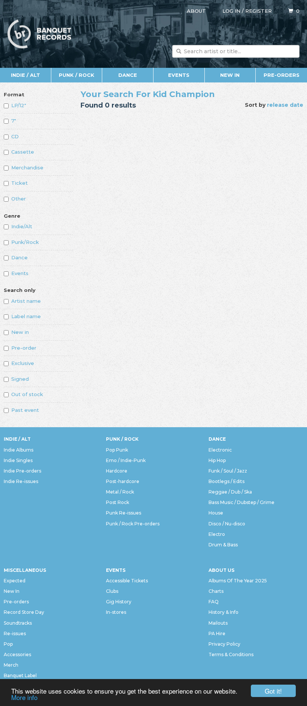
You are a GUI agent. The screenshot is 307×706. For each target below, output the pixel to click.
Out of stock (27, 394)
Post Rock (117, 502)
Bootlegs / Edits (226, 481)
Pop (8, 644)
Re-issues (15, 633)
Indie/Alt (21, 226)
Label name (26, 316)
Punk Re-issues (123, 513)
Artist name (26, 301)
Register (258, 11)
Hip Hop (217, 460)
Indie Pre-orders (22, 471)
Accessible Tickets (127, 580)
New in (20, 332)
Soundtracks (18, 623)
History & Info (223, 612)
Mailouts (218, 623)
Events (178, 75)
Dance (127, 75)
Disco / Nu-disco (227, 524)
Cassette (22, 152)
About (196, 11)
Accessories (17, 654)
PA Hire (217, 633)
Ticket (19, 183)
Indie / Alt (25, 75)
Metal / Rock (120, 492)
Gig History (118, 601)
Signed (20, 379)
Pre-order (23, 348)
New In (230, 75)
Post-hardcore (122, 481)
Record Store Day (24, 612)
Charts (216, 591)
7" (13, 121)
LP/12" (18, 105)
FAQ (214, 601)
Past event (25, 410)
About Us (221, 570)
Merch (11, 665)
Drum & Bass (223, 544)
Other (18, 199)
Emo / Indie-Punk (126, 460)
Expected (14, 580)
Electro (217, 534)
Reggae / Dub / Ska (230, 492)
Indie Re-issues (21, 481)
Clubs (112, 591)
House (216, 513)
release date (285, 105)
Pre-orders (282, 75)
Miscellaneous (25, 570)
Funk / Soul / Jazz (228, 471)
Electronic (220, 450)
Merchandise (27, 168)
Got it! (273, 691)
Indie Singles (18, 460)
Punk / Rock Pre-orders (132, 524)
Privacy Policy (224, 644)
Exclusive (22, 363)
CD (15, 136)
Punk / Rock (76, 75)
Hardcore (116, 471)
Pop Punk (117, 450)
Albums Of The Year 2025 (238, 580)
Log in (231, 11)
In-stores (116, 612)
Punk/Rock (25, 242)
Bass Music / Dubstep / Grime (241, 502)
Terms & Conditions (231, 654)
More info (24, 697)
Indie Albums (18, 450)
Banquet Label (20, 675)
